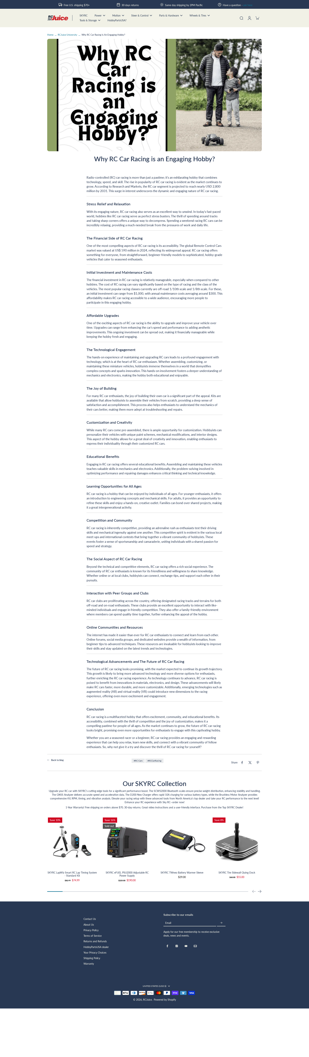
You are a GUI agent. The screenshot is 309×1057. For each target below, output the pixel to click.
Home (50, 34)
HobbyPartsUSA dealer (96, 947)
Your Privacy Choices (95, 952)
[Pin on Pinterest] (258, 762)
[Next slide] (260, 891)
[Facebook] (167, 946)
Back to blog (57, 760)
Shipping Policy (92, 958)
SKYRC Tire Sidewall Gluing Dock (237, 872)
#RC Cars (138, 760)
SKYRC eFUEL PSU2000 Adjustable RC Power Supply (127, 874)
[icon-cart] (257, 17)
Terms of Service (93, 935)
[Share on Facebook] (242, 762)
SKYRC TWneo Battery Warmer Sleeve (182, 872)
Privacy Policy (91, 930)
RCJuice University (67, 34)
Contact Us (90, 918)
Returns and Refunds (95, 941)
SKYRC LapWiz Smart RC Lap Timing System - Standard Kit (72, 874)
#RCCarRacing (154, 760)
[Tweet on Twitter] (250, 762)
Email (168, 922)
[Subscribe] (221, 922)
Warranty (89, 963)
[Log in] (249, 18)
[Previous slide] (254, 891)
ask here (247, 5)
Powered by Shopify (165, 999)
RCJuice (147, 999)
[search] (241, 17)
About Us (89, 924)
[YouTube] (186, 946)
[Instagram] (177, 946)
